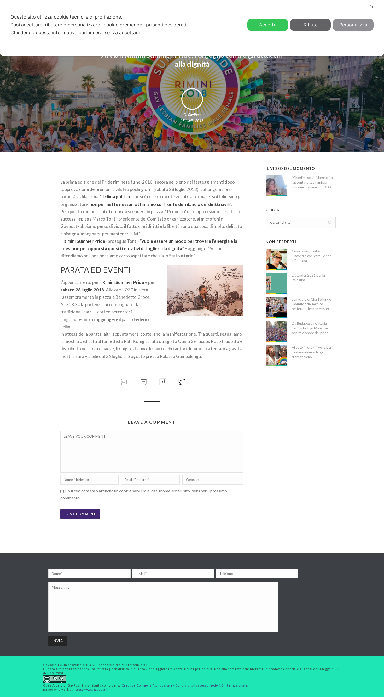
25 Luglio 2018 (192, 120)
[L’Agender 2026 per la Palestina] (276, 283)
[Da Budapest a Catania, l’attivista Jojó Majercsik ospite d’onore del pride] (276, 331)
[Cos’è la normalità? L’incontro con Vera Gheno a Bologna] (276, 259)
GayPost (194, 114)
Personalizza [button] (353, 24)
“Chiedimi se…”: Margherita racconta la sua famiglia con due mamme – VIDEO (312, 182)
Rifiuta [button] (311, 24)
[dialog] (192, 28)
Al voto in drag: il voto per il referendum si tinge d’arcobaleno (311, 352)
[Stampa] (123, 381)
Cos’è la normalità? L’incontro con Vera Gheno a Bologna (311, 256)
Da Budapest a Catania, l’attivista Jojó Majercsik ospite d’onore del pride (310, 328)
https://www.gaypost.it (91, 689)
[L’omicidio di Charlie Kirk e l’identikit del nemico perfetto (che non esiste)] (276, 307)
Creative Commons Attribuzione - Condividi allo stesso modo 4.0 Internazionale (184, 685)
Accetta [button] (267, 24)
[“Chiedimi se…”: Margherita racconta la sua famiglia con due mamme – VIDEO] (276, 185)
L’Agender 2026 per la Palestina (308, 277)
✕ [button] (372, 7)
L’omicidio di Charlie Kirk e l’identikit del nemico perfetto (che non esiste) (311, 304)
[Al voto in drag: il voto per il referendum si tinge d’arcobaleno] (276, 355)
